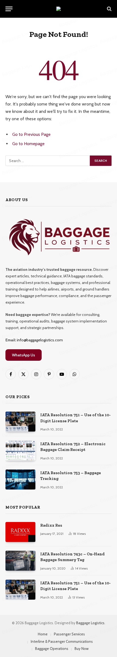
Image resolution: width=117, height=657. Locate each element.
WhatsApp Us (23, 355)
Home (43, 634)
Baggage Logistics (90, 623)
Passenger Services (69, 634)
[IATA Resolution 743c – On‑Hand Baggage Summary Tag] (20, 561)
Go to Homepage (28, 143)
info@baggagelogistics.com (40, 340)
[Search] (109, 9)
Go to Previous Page (31, 134)
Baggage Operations (51, 648)
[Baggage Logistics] (58, 9)
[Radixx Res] (20, 532)
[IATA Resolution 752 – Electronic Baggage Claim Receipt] (20, 451)
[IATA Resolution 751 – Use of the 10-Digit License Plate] (20, 422)
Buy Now (81, 648)
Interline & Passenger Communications (62, 641)
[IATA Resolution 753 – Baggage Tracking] (20, 479)
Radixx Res (51, 525)
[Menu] (9, 9)
